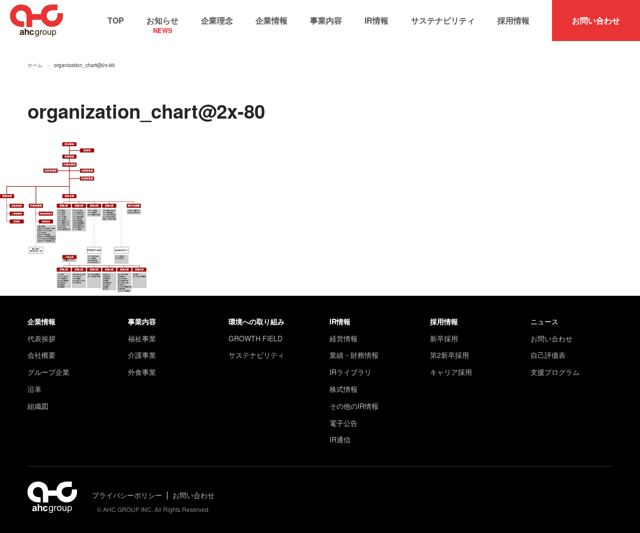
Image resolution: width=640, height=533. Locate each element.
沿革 (35, 389)
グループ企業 (49, 372)
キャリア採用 (451, 372)
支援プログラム (555, 372)
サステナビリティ (443, 20)
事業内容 (326, 20)
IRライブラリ (351, 372)
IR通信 (340, 439)
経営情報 (344, 338)
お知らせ (162, 23)
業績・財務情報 (354, 355)
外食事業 (142, 372)
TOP (116, 20)
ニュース (544, 321)
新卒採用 (444, 338)
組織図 (38, 406)
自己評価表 (548, 355)
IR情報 (376, 20)
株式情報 (344, 389)
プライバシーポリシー (127, 495)
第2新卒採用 (449, 355)
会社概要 (42, 355)
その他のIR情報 (354, 406)
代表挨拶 (42, 338)
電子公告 (344, 423)
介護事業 (142, 355)
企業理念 (217, 20)
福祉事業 (142, 338)
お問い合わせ (596, 20)
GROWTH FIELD (255, 338)
